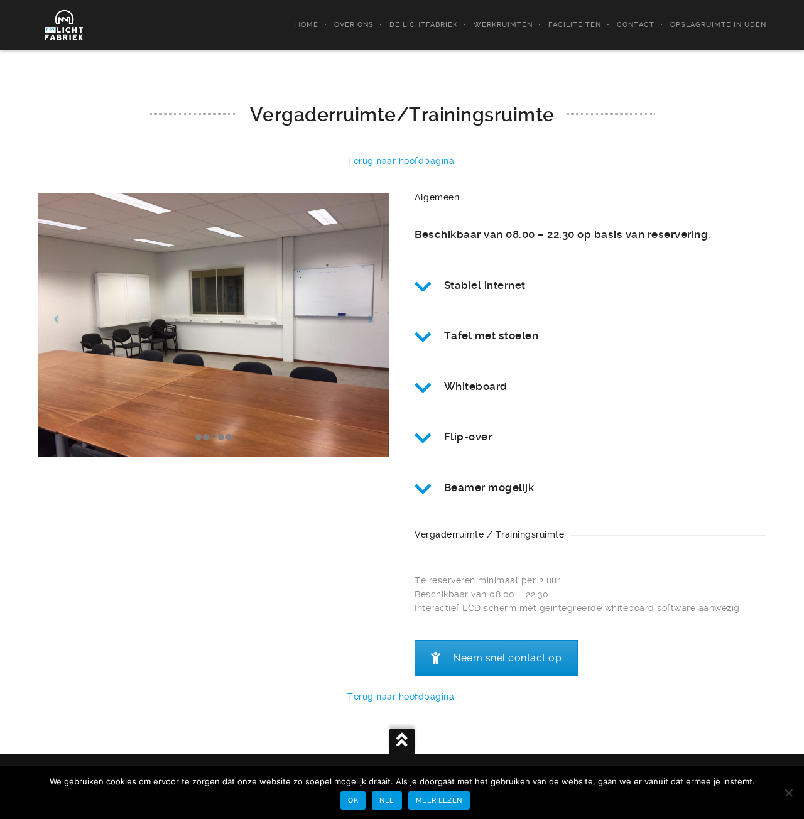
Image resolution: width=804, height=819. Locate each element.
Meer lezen (439, 800)
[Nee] (788, 792)
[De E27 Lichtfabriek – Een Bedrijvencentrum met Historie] (64, 25)
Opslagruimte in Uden (718, 25)
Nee (386, 800)
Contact (636, 25)
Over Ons (354, 25)
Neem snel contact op (507, 658)
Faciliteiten (574, 25)
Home (306, 25)
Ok (353, 800)
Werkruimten (503, 25)
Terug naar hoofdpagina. (402, 161)
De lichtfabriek (423, 25)
